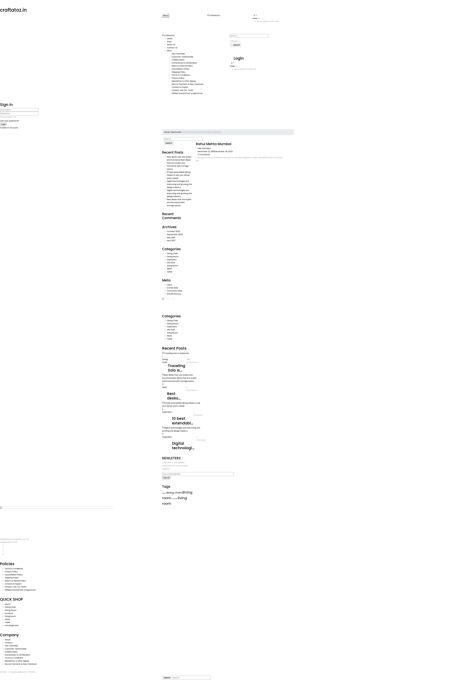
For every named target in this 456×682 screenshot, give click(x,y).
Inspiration (172, 259)
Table (169, 271)
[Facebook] (196, 165)
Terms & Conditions (181, 75)
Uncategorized (12, 625)
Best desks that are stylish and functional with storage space (179, 202)
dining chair (173, 492)
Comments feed (174, 290)
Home (167, 132)
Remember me (9, 117)
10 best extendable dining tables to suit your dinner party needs (178, 175)
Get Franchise (178, 53)
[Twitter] (198, 165)
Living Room (172, 265)
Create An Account (9, 127)
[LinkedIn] (199, 165)
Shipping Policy (178, 72)
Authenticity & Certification (184, 63)
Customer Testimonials (182, 56)
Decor (8, 604)
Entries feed (172, 287)
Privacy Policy (178, 78)
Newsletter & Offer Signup (184, 81)
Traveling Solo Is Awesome (177, 370)
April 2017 (171, 240)
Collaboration (178, 59)
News (169, 268)
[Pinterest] (201, 165)
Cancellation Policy (180, 69)
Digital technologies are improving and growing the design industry (179, 184)
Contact (9, 642)
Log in (169, 284)
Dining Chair (172, 253)
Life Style (171, 262)
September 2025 (175, 234)
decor (164, 493)
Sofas (7, 619)
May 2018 (171, 237)
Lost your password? (9, 120)
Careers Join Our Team (182, 90)
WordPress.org (174, 293)
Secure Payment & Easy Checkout (187, 84)
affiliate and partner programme (187, 93)
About (7, 639)
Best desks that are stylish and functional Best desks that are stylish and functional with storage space (179, 163)
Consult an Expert (180, 87)
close (254, 18)
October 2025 (173, 231)
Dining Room (172, 256)
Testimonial (175, 132)
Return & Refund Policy (182, 65)
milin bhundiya (204, 148)
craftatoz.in (13, 10)
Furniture (174, 499)
